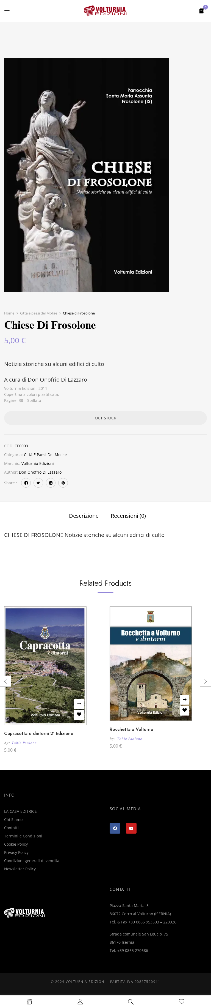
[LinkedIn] (50, 483)
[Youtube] (131, 828)
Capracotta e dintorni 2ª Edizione (38, 733)
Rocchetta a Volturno (131, 729)
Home (9, 313)
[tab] (84, 516)
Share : (10, 482)
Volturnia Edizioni (37, 463)
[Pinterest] (63, 483)
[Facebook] (26, 483)
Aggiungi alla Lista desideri (79, 715)
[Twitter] (38, 483)
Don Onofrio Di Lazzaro (40, 472)
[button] (201, 10)
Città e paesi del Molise (38, 313)
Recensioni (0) (128, 516)
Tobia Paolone (24, 743)
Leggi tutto (79, 704)
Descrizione (84, 516)
